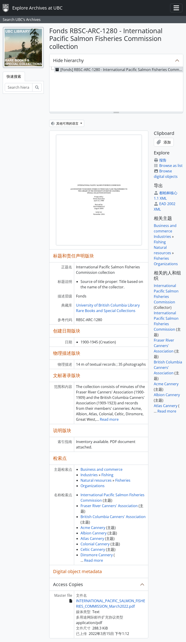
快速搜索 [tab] (14, 76)
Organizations (93, 485)
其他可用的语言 (67, 123)
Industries (89, 474)
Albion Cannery (94, 533)
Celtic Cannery (93, 549)
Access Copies (68, 584)
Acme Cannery (93, 527)
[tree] (116, 89)
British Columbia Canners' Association (113, 516)
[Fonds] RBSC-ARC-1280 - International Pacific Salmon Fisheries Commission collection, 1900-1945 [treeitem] (121, 69)
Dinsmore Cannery (97, 554)
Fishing (107, 474)
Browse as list (171, 165)
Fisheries (122, 480)
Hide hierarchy (68, 60)
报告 (162, 160)
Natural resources (96, 480)
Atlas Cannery (92, 538)
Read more (109, 419)
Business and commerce (101, 469)
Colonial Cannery (95, 543)
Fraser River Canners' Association (109, 505)
